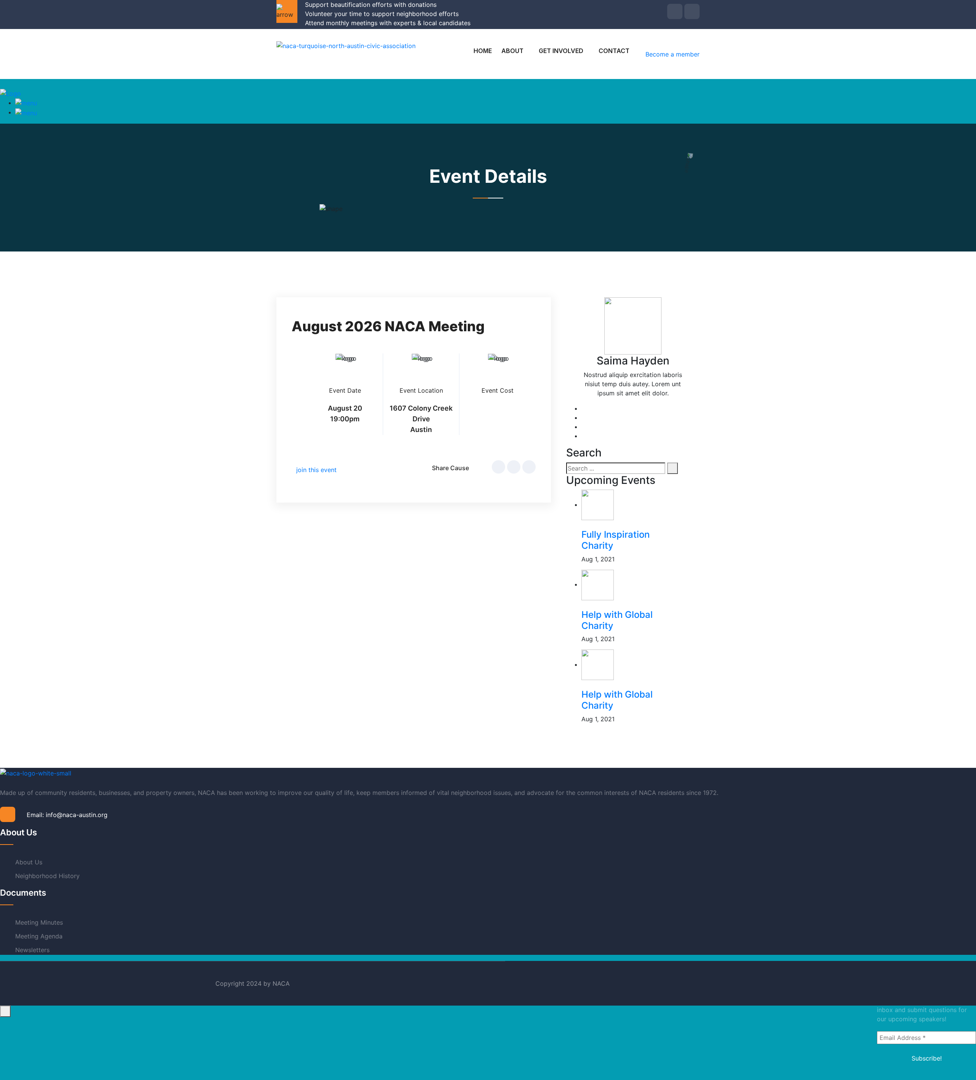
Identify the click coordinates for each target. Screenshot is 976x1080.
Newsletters (32, 950)
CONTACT (614, 51)
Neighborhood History (47, 876)
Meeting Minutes (39, 922)
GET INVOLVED (561, 51)
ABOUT (512, 51)
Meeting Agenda (39, 936)
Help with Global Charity (617, 620)
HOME (483, 51)
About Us (28, 862)
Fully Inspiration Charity (615, 540)
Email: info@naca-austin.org (67, 815)
